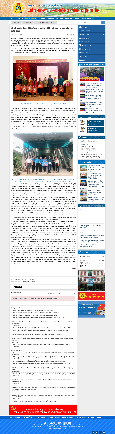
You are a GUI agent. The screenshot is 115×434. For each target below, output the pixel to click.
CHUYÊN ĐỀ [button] (41, 18)
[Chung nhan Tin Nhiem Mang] (57, 428)
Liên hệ (83, 60)
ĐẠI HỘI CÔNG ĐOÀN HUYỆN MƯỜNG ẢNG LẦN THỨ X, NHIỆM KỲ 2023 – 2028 (96, 168)
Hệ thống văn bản (86, 45)
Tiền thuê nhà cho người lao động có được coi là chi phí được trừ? (96, 199)
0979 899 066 (93, 130)
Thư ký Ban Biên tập (95, 121)
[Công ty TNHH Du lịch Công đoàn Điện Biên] (91, 280)
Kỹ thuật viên (93, 128)
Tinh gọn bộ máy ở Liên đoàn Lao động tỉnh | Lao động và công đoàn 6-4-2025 (93, 85)
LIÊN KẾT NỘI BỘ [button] (86, 18)
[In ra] (71, 35)
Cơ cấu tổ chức (85, 31)
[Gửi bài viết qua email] (68, 35)
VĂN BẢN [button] (51, 18)
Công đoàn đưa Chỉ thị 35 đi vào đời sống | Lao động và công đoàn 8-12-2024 (94, 110)
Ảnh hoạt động (85, 49)
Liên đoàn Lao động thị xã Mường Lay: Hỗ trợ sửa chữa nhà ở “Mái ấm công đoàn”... (92, 236)
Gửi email (92, 125)
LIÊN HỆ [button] (76, 18)
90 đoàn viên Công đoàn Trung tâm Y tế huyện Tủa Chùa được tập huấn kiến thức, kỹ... (92, 241)
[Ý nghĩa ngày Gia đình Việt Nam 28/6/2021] (92, 216)
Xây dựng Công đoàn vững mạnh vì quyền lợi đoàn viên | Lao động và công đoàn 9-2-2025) (91, 97)
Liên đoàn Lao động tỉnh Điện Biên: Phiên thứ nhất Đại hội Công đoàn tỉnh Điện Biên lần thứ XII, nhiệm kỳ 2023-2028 (92, 184)
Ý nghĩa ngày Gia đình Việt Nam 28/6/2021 (90, 227)
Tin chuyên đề (85, 38)
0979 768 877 (93, 123)
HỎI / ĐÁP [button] (68, 18)
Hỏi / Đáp (84, 56)
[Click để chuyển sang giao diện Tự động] (10, 432)
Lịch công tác (85, 42)
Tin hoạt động (85, 34)
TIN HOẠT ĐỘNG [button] (30, 18)
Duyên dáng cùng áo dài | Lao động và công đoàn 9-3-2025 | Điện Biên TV (94, 91)
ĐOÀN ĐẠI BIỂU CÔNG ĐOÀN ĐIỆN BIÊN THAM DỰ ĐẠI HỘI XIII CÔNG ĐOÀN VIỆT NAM (95, 176)
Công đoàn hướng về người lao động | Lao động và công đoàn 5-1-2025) (94, 104)
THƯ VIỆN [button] (59, 18)
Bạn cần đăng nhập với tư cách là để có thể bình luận (35, 298)
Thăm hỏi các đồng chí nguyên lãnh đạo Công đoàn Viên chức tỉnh (94, 192)
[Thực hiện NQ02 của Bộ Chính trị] (43, 410)
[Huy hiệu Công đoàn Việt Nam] (91, 295)
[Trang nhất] (12, 18)
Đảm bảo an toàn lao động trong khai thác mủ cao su (92, 231)
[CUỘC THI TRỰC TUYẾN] (91, 309)
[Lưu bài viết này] (74, 35)
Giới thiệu (84, 27)
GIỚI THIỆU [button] (18, 18)
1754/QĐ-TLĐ (84, 152)
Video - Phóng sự (86, 53)
